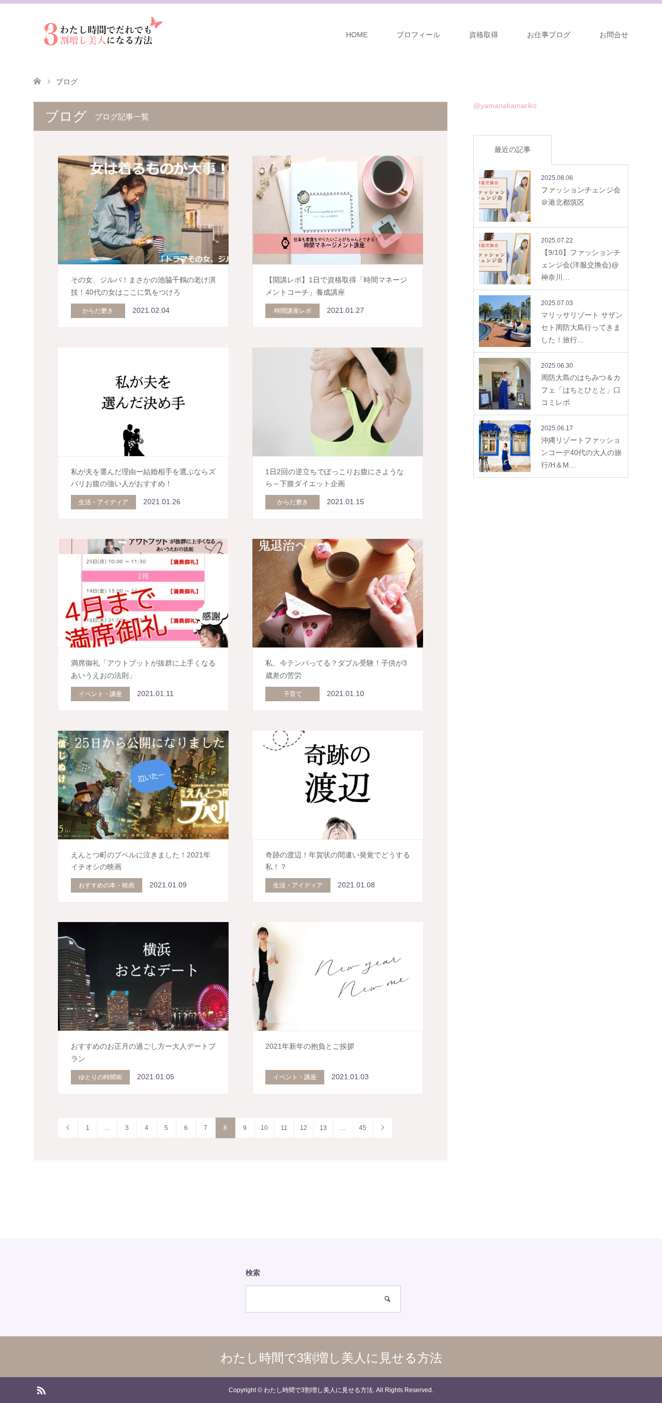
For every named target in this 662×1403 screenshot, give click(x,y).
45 (362, 1128)
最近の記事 (512, 149)
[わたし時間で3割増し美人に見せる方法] (100, 34)
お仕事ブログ (548, 35)
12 (303, 1128)
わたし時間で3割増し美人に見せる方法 (331, 1358)
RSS (41, 1389)
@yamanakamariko (505, 105)
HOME (357, 35)
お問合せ (613, 35)
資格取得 (483, 35)
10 (264, 1128)
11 (284, 1128)
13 (323, 1128)
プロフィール (418, 35)
